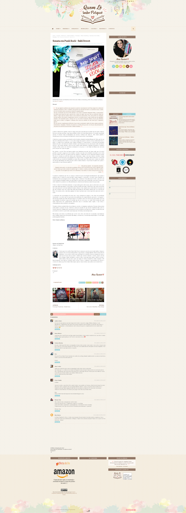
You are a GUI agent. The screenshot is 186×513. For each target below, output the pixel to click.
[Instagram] (120, 66)
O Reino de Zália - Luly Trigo (95, 300)
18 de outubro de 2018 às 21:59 (99, 342)
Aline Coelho (58, 366)
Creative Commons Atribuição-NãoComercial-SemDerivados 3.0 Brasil (64, 493)
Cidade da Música (70, 35)
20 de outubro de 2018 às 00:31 (99, 353)
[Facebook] (113, 66)
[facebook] (125, 1)
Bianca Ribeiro (58, 333)
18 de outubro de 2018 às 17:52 (99, 333)
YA (58, 37)
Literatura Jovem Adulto (94, 35)
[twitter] (127, 1)
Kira (56, 354)
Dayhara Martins (59, 343)
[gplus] (133, 1)
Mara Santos (58, 415)
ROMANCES (75, 28)
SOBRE (58, 28)
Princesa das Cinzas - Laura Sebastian (60, 299)
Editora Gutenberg (85, 35)
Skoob (56, 101)
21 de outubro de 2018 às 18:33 (99, 366)
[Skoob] (127, 66)
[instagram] (131, 1)
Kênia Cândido (58, 380)
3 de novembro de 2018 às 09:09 (99, 414)
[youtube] (129, 1)
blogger (97, 314)
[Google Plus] (117, 66)
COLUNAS (93, 28)
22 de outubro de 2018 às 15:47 (99, 380)
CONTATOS (111, 28)
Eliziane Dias (58, 400)
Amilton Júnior (58, 321)
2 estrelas (58, 35)
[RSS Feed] (124, 66)
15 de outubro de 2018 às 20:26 (99, 320)
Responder (57, 329)
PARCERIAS (102, 28)
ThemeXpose (52, 509)
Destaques (77, 35)
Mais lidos (115, 114)
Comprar (60, 101)
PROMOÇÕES (84, 28)
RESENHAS (65, 28)
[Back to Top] (135, 510)
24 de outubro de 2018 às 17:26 (99, 399)
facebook (103, 314)
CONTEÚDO (128, 114)
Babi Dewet (63, 35)
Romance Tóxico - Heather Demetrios (77, 299)
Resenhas (55, 37)
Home (54, 35)
